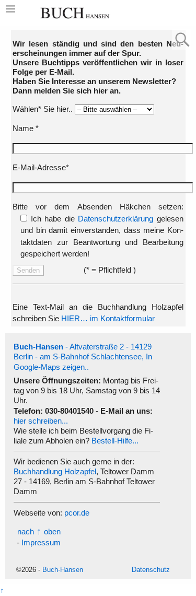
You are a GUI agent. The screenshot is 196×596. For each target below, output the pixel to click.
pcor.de (76, 512)
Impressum (41, 542)
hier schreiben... (41, 420)
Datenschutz (151, 570)
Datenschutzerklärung (115, 218)
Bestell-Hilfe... (115, 440)
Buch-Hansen (62, 570)
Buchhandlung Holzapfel (55, 471)
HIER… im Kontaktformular (108, 318)
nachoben (39, 531)
